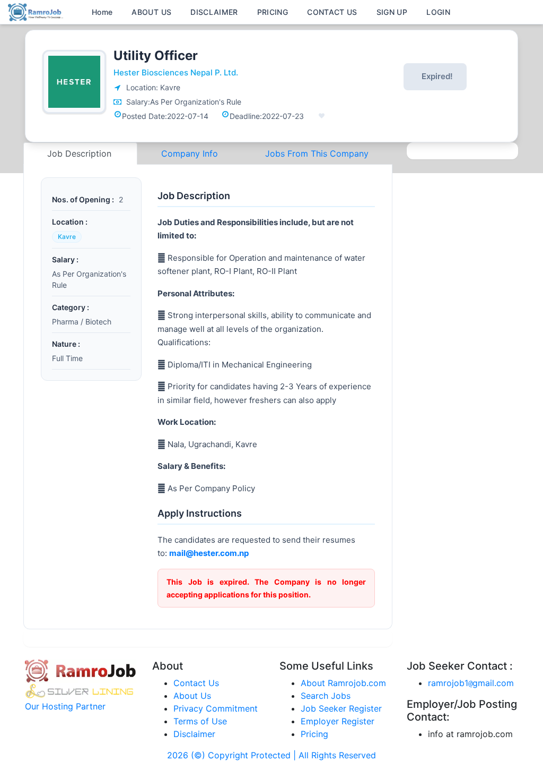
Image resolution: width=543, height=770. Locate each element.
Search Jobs (326, 695)
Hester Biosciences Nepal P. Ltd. (175, 72)
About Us (192, 695)
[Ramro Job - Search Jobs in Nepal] (37, 11)
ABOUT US (151, 11)
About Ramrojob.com (343, 683)
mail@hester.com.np (209, 553)
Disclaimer (194, 734)
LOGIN (438, 11)
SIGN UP (391, 11)
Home (102, 11)
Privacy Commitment (215, 708)
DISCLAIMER (214, 11)
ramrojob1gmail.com (471, 683)
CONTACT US (332, 11)
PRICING (272, 11)
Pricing (314, 734)
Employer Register (337, 721)
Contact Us (196, 683)
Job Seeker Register (341, 708)
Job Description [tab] (80, 153)
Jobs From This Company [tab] (317, 153)
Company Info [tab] (189, 153)
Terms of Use (200, 721)
